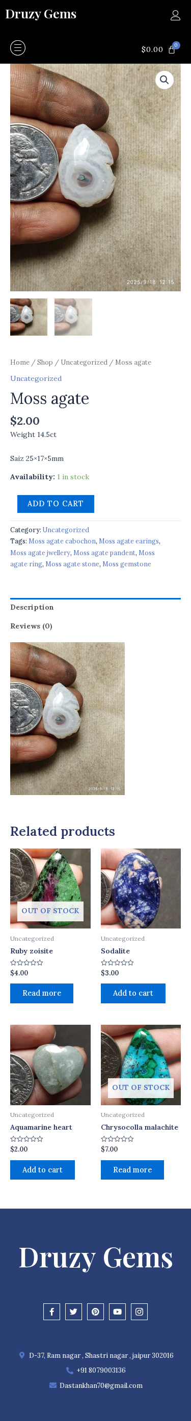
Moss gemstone (126, 564)
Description (32, 607)
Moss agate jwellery (40, 553)
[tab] (95, 607)
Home (20, 362)
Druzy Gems (40, 13)
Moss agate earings (129, 541)
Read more (41, 993)
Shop (45, 362)
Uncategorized (84, 362)
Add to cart (56, 503)
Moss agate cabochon (62, 541)
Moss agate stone (72, 564)
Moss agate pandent (104, 553)
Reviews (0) (31, 626)
